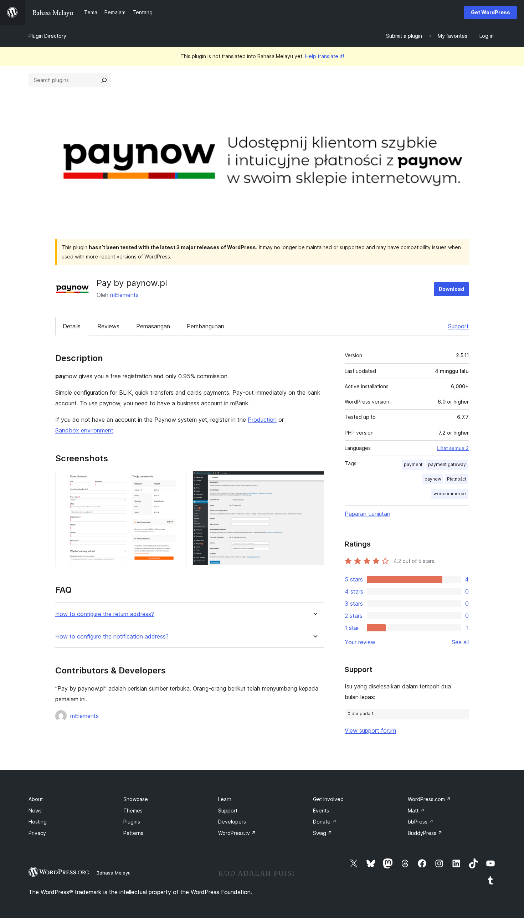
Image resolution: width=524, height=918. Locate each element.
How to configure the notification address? (112, 636)
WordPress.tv (237, 833)
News (35, 810)
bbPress (420, 822)
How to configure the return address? (104, 614)
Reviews (108, 326)
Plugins (131, 822)
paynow (433, 479)
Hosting (38, 822)
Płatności (456, 479)
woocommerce (449, 493)
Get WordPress (490, 12)
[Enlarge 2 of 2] (314, 480)
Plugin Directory (47, 36)
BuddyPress (425, 833)
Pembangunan (205, 326)
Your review (360, 642)
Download (451, 289)
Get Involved (328, 799)
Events (321, 810)
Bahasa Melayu (113, 873)
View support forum (370, 730)
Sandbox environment (84, 430)
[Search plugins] (104, 80)
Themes (133, 810)
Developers (232, 822)
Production (262, 419)
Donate (325, 822)
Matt (416, 810)
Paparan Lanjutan (367, 513)
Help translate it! (324, 56)
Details (72, 326)
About (36, 799)
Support (458, 326)
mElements (124, 294)
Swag (322, 833)
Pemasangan (153, 326)
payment (413, 464)
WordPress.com (429, 799)
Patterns (133, 833)
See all (460, 642)
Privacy (37, 833)
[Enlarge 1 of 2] (177, 480)
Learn (224, 799)
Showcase (135, 799)
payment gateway (447, 464)
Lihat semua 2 (453, 448)
